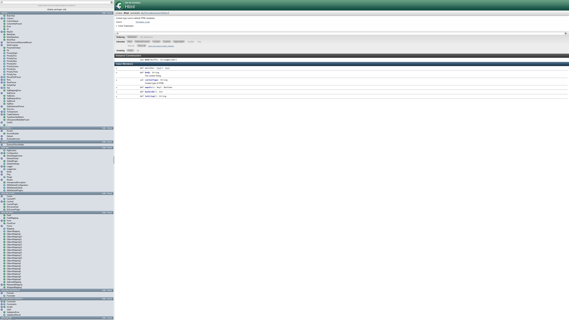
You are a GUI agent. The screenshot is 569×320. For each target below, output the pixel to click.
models (4, 142)
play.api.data (7, 212)
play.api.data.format (10, 290)
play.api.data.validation (12, 299)
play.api (5, 148)
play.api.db (6, 318)
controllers (6, 128)
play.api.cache (8, 193)
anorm (4, 13)
